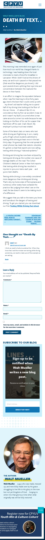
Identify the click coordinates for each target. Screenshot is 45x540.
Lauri (12, 243)
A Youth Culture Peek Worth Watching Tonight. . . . (12, 218)
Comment (7, 280)
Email (6, 313)
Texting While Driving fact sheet (24, 205)
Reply (7, 259)
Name (6, 305)
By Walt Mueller (20, 29)
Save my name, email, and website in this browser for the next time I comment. (21, 326)
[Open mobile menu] (40, 5)
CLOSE (41, 510)
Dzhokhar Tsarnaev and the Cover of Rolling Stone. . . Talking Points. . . (33, 219)
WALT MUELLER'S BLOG (14, 15)
